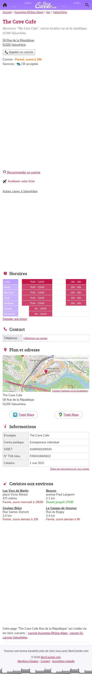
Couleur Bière (12, 508)
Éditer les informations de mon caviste (69, 469)
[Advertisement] (46, 119)
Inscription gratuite (63, 661)
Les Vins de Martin (16, 490)
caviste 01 (76, 633)
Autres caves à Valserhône (20, 191)
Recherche (87, 5)
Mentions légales (28, 661)
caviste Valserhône (15, 637)
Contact (45, 661)
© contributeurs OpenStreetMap (71, 358)
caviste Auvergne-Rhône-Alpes (48, 633)
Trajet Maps (71, 414)
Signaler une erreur (15, 319)
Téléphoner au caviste (35, 338)
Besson (51, 490)
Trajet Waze (26, 414)
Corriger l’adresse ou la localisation (70, 391)
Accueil (5, 5)
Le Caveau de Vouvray (61, 508)
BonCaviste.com (51, 657)
